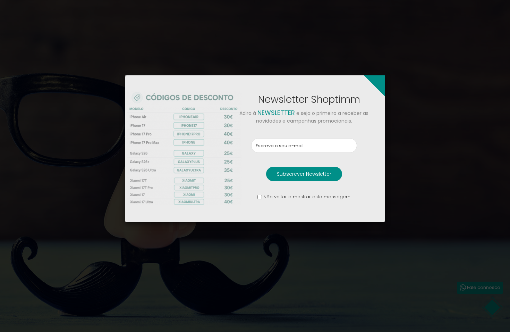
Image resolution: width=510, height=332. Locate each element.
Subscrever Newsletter (304, 174)
